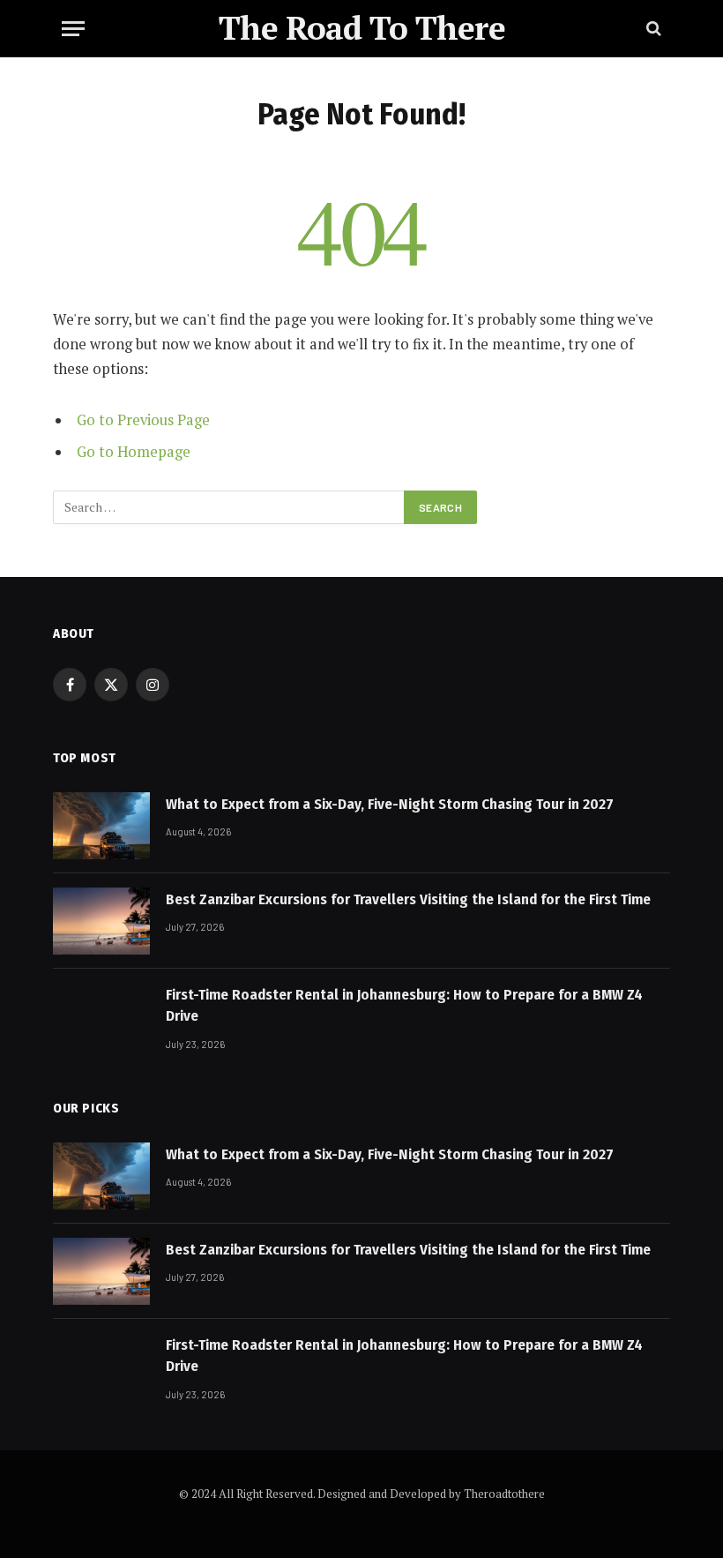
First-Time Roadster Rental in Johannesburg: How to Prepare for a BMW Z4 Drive (404, 1005)
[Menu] (73, 29)
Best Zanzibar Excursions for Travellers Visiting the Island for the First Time (408, 899)
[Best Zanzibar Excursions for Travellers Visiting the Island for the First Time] (101, 921)
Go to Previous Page (143, 420)
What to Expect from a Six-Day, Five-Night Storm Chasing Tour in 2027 (390, 804)
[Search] (652, 29)
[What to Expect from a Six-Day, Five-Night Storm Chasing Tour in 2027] (101, 825)
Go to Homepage (133, 451)
